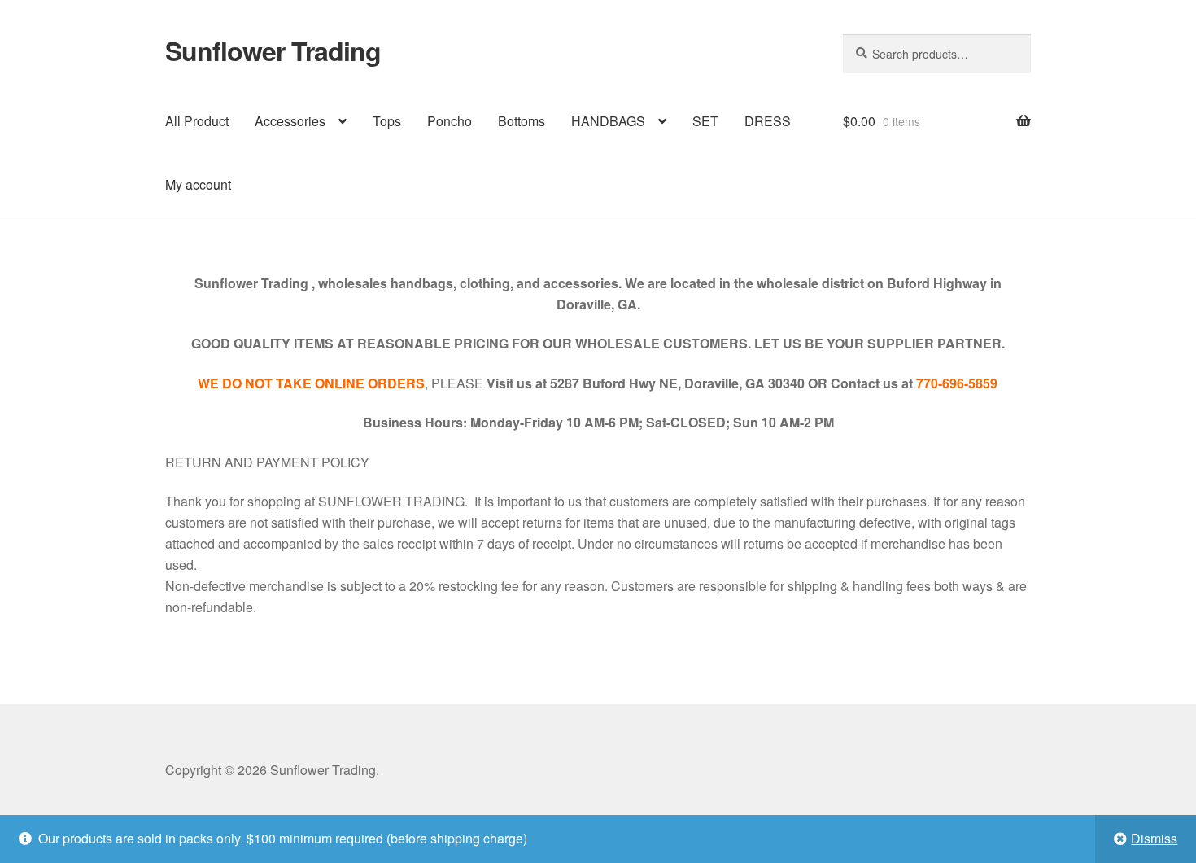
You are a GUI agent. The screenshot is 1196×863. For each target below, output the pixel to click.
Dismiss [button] (1154, 838)
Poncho (449, 121)
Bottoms (521, 121)
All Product (197, 121)
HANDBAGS (608, 121)
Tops (387, 121)
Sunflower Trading (273, 50)
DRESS (767, 121)
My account (198, 184)
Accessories (290, 121)
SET (705, 121)
